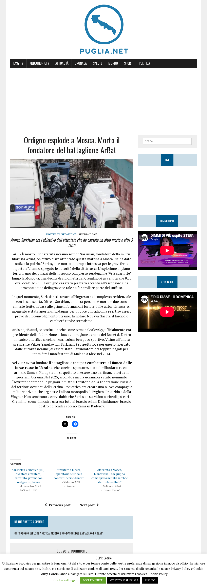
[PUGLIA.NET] (103, 29)
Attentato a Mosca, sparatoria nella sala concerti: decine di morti (69, 474)
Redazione (68, 234)
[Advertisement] (103, 98)
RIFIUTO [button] (150, 580)
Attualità (62, 63)
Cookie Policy (158, 574)
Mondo (113, 63)
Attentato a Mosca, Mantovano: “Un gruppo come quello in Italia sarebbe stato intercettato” (109, 476)
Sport (128, 63)
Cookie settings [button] (64, 580)
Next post (87, 505)
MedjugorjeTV (39, 63)
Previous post (60, 505)
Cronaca (81, 63)
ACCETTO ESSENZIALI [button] (123, 580)
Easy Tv (18, 63)
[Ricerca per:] (167, 141)
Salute (97, 63)
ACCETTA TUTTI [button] (93, 580)
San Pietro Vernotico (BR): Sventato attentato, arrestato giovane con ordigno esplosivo (28, 476)
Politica (144, 63)
